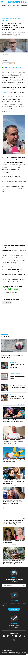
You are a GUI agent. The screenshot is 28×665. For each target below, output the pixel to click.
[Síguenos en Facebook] (4, 636)
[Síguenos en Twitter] (8, 636)
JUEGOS (4, 5)
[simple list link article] (14, 346)
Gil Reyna (5, 60)
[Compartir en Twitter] (9, 67)
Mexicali (13, 18)
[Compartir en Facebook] (6, 67)
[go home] (14, 650)
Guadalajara (24, 5)
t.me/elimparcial (14, 625)
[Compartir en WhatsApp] (3, 67)
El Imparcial (5, 18)
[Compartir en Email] (16, 67)
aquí (16, 292)
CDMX (9, 5)
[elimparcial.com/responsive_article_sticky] (27, 654)
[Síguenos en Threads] (24, 636)
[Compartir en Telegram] (13, 67)
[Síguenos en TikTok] (20, 636)
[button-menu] (2, 2)
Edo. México (16, 5)
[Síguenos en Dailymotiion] (14, 640)
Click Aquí (14, 609)
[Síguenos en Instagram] (12, 636)
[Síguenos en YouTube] (16, 636)
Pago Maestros (7, 302)
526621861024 (14, 602)
